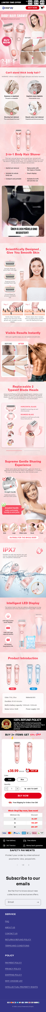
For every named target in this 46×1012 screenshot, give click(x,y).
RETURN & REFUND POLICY (18, 940)
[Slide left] (17, 865)
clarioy (19, 1006)
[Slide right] (29, 865)
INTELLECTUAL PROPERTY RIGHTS (21, 987)
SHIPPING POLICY (13, 975)
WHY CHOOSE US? (14, 981)
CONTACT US (11, 934)
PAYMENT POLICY (13, 963)
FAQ (7, 921)
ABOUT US (10, 927)
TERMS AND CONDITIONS (17, 946)
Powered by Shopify (27, 1006)
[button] (14, 450)
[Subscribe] (38, 902)
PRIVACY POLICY (13, 969)
